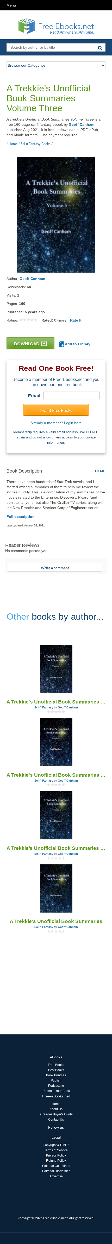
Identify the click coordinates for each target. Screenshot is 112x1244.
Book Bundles (56, 1075)
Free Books (56, 1065)
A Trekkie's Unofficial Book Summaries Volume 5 (56, 702)
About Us (56, 1109)
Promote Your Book (56, 1091)
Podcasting (56, 1086)
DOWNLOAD (27, 343)
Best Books (56, 1070)
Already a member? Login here (56, 423)
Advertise (56, 1176)
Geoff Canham (81, 124)
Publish (56, 1080)
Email (34, 395)
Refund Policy (56, 1161)
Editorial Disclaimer (56, 1171)
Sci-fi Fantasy (43, 707)
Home (56, 1104)
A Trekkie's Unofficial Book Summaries (56, 921)
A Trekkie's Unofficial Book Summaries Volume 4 (56, 775)
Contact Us (56, 1119)
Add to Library (77, 344)
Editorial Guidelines (56, 1166)
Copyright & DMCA (56, 1145)
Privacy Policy (56, 1155)
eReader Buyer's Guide (56, 1114)
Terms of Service (56, 1150)
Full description (21, 516)
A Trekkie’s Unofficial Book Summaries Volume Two (56, 848)
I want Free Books (56, 410)
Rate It (76, 320)
